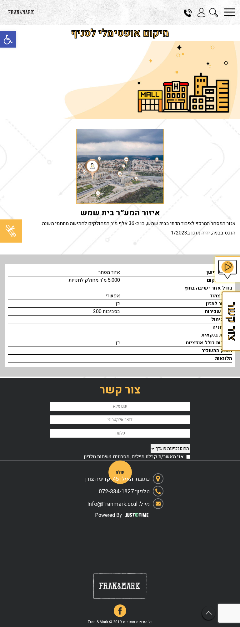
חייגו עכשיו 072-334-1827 (190, 12)
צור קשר (230, 321)
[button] (8, 39)
